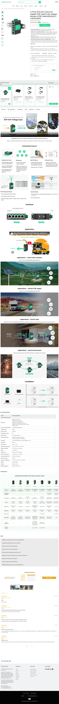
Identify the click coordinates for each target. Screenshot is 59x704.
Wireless (17, 670)
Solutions (17, 676)
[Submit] (40, 2)
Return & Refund (33, 670)
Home (2, 8)
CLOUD (17, 673)
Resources (31, 109)
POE (16, 669)
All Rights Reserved (34, 701)
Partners (17, 677)
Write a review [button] (49, 577)
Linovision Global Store (27, 701)
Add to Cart (45, 25)
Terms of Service (26, 693)
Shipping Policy (33, 669)
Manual (50, 53)
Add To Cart (53, 103)
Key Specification (11, 109)
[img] (3, 596)
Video (56, 53)
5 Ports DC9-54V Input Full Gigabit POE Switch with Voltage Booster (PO (14, 8)
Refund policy (33, 693)
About (17, 679)
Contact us (32, 676)
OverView (3, 109)
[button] (33, 20)
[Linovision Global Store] (6, 2)
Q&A (26, 109)
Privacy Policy (32, 673)
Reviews (38, 109)
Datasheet (45, 53)
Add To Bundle (18, 102)
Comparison (20, 109)
